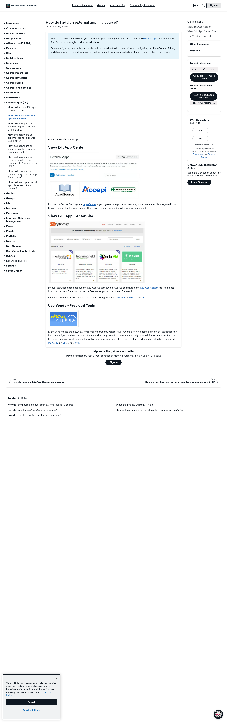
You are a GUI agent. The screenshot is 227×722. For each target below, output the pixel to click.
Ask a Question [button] (199, 182)
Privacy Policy (198, 154)
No (200, 138)
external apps (150, 38)
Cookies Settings (31, 710)
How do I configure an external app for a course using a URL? (149, 409)
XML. (144, 297)
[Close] (56, 678)
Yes (200, 130)
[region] (31, 697)
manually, (120, 297)
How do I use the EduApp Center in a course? (32, 409)
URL (131, 297)
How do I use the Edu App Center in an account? (34, 415)
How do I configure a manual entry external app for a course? (41, 404)
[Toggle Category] (5, 23)
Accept (31, 702)
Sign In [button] (114, 362)
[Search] (203, 5)
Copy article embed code (204, 77)
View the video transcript (64, 139)
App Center (89, 204)
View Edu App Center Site (201, 31)
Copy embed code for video (203, 96)
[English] (21, 6)
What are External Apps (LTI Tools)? (135, 404)
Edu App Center (149, 287)
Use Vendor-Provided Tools (202, 36)
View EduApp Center (199, 26)
